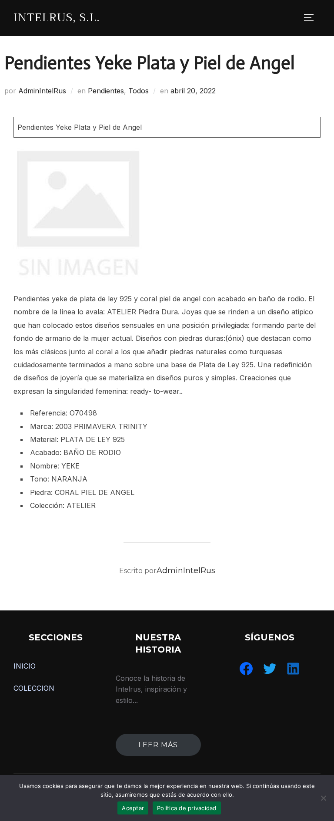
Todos (138, 90)
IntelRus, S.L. (56, 17)
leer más (158, 745)
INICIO (24, 666)
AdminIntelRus (42, 90)
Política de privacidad (187, 808)
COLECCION (33, 688)
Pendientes (106, 90)
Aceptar (133, 808)
